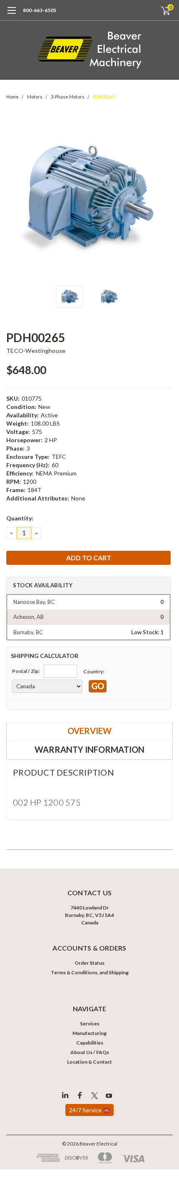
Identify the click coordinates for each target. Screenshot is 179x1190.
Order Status (89, 963)
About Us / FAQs (89, 1052)
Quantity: (19, 518)
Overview (89, 731)
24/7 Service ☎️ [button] (89, 1110)
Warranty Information (89, 749)
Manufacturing (89, 1033)
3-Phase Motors (68, 96)
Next (164, 198)
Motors (34, 96)
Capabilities (89, 1043)
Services (89, 1023)
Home (12, 96)
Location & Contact (89, 1062)
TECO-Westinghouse (35, 350)
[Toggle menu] (11, 14)
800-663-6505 (39, 10)
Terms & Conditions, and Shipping (90, 972)
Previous (14, 198)
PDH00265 (103, 96)
